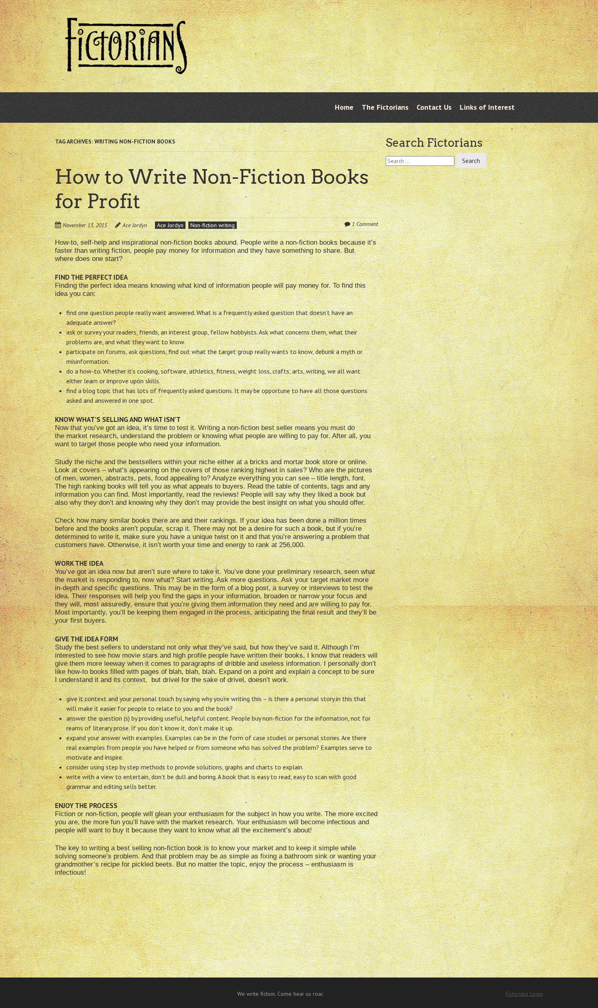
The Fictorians (385, 107)
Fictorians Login (524, 993)
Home (344, 107)
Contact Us (434, 107)
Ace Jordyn (134, 225)
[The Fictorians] (126, 68)
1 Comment (365, 224)
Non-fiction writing (212, 225)
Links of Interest (487, 107)
